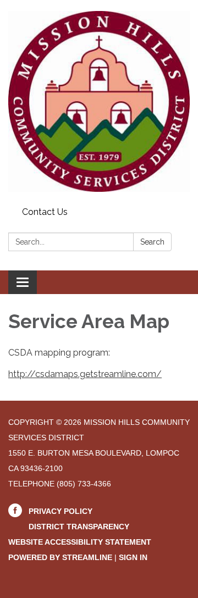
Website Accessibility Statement (79, 542)
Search (152, 241)
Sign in (133, 557)
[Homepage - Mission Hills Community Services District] (99, 101)
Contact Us (45, 212)
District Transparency (79, 526)
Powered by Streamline (60, 557)
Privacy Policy (60, 511)
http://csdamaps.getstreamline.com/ (85, 374)
